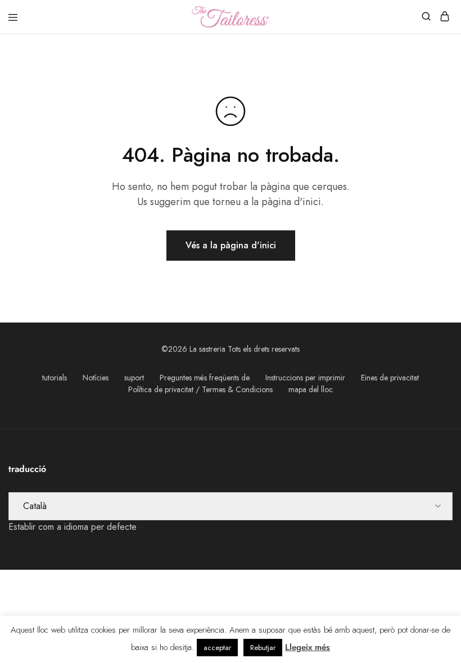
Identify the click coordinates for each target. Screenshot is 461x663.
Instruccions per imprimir (305, 377)
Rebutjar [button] (262, 647)
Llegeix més (307, 647)
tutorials (54, 377)
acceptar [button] (217, 647)
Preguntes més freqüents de (205, 377)
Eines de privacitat (390, 377)
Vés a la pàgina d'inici (231, 245)
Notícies (96, 377)
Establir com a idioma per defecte (72, 526)
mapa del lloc (310, 389)
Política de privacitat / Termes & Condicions (200, 389)
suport (134, 377)
